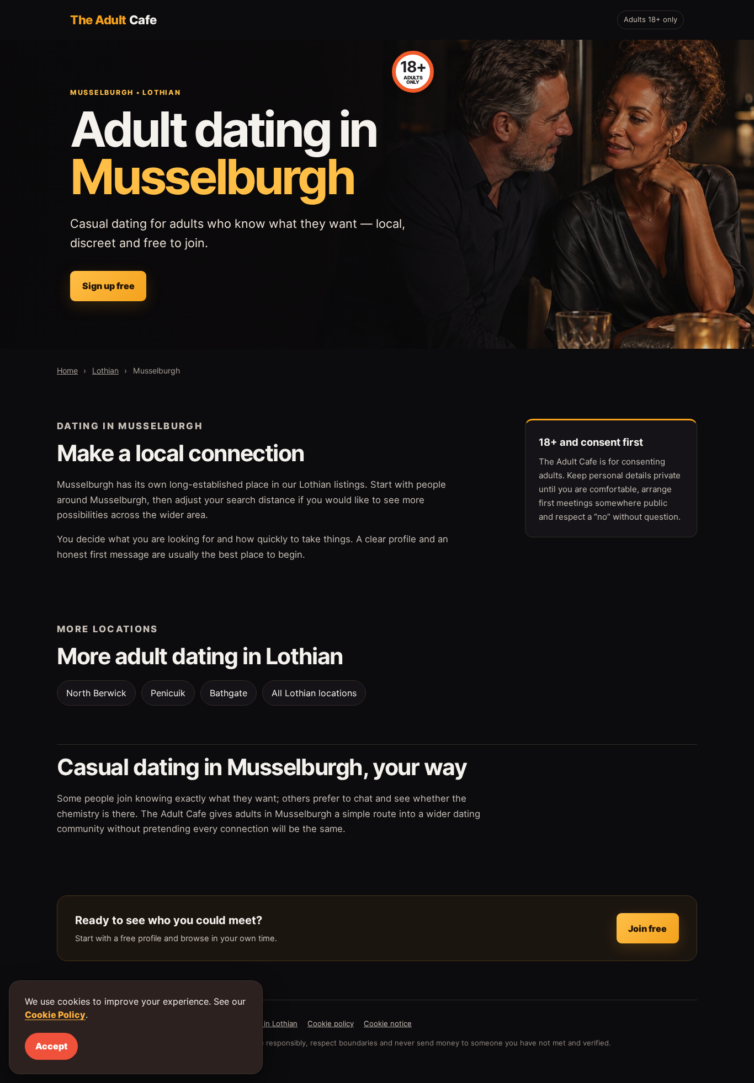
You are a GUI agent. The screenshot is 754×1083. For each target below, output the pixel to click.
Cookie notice (388, 1023)
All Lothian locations (314, 692)
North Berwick (96, 692)
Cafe (113, 20)
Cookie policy (330, 1023)
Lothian (105, 370)
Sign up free (108, 285)
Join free (647, 928)
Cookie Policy (55, 1014)
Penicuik (168, 692)
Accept (51, 1046)
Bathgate (228, 692)
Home (67, 370)
